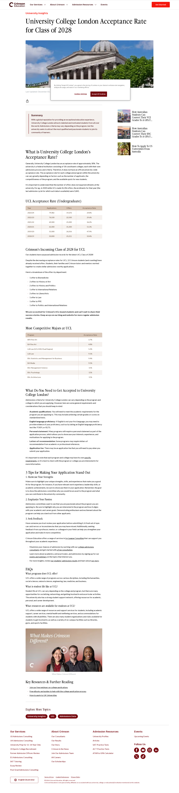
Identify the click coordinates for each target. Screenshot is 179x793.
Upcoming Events (141, 736)
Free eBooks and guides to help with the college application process (58, 691)
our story (95, 561)
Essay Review (16, 765)
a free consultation (64, 550)
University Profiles (101, 736)
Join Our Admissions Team (62, 753)
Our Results (56, 740)
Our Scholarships (58, 761)
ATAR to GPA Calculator (103, 753)
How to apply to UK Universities (43, 695)
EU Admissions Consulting (21, 757)
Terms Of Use (49, 777)
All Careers (56, 757)
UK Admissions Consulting (21, 740)
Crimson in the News (60, 749)
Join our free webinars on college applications (49, 687)
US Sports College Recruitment (23, 749)
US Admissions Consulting (21, 736)
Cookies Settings (80, 94)
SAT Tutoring (16, 761)
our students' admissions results (64, 561)
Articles (96, 740)
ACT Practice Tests (101, 749)
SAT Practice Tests (101, 745)
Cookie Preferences (62, 777)
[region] (90, 90)
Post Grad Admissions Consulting (24, 770)
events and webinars (38, 557)
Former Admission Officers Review (25, 753)
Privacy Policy (75, 777)
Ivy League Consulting (74, 538)
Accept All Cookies (99, 94)
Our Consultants (58, 736)
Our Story (55, 745)
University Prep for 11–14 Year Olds (25, 745)
